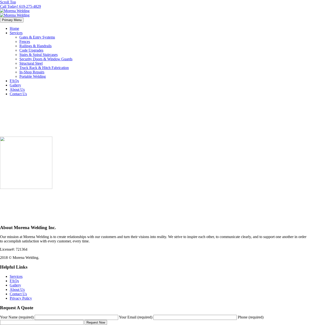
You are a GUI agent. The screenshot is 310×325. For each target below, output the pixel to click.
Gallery (15, 85)
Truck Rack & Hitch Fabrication (44, 68)
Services (16, 33)
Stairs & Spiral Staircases (38, 55)
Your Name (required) (17, 317)
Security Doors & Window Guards (45, 59)
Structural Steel (31, 63)
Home (14, 28)
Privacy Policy (21, 298)
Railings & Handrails (35, 46)
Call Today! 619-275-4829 (20, 6)
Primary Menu (12, 20)
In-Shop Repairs (31, 72)
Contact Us (18, 94)
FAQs (14, 81)
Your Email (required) (136, 317)
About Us (17, 89)
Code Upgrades (31, 50)
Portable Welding (32, 76)
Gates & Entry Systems (37, 37)
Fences (24, 41)
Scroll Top (8, 2)
